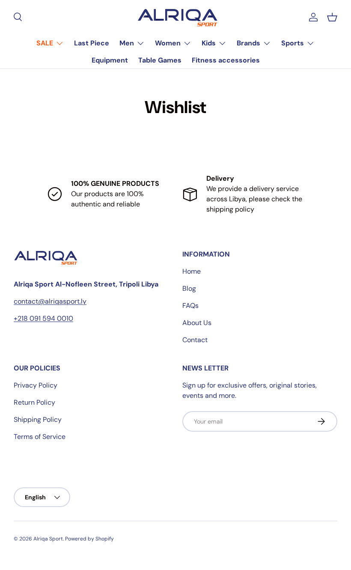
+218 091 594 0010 (43, 318)
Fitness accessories (226, 60)
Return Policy (34, 402)
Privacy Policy (35, 385)
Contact (195, 339)
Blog (189, 288)
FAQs (190, 305)
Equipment (110, 60)
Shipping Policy (38, 419)
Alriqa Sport (48, 538)
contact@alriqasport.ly (50, 301)
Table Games (159, 60)
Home (191, 271)
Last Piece (91, 43)
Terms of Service (39, 436)
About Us (196, 322)
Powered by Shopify (89, 538)
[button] (332, 17)
